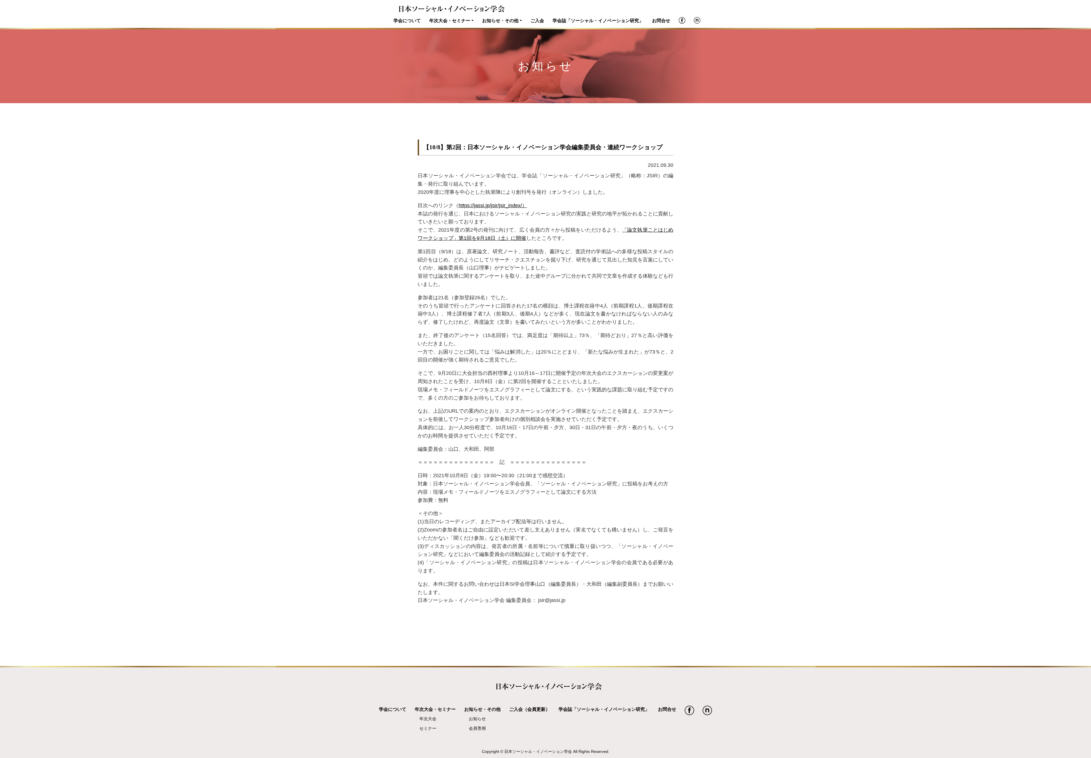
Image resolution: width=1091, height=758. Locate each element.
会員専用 (477, 728)
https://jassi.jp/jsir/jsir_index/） (493, 205)
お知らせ (477, 719)
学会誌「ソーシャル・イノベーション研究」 (598, 20)
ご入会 (537, 20)
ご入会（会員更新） (529, 709)
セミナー (427, 728)
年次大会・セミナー (449, 20)
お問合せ (661, 20)
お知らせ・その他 (500, 20)
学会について (407, 20)
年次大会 (427, 719)
